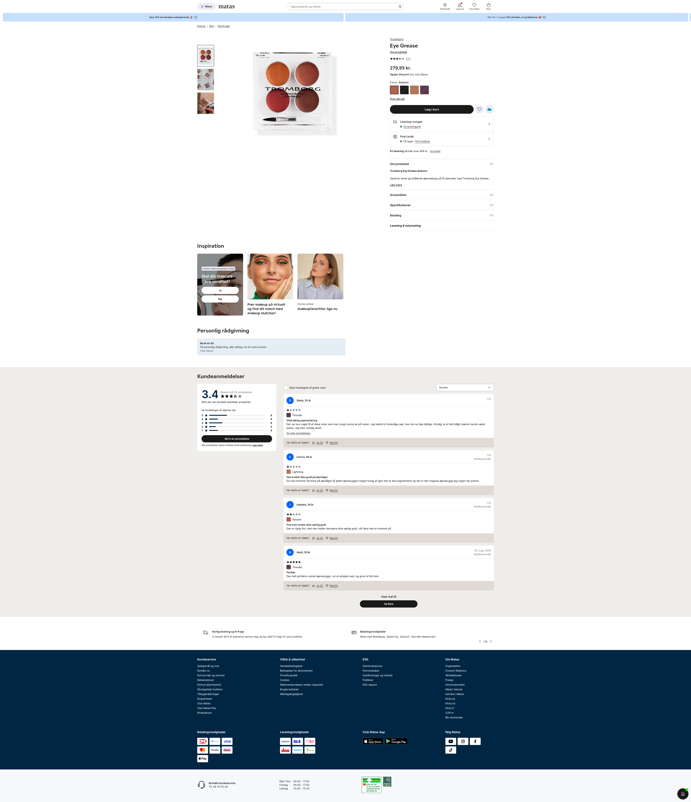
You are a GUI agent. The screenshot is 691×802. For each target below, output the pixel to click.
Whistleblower (453, 675)
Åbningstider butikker (210, 689)
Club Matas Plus (206, 708)
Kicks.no (450, 703)
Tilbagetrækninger (208, 693)
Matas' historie (453, 689)
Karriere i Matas (454, 693)
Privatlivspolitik (289, 675)
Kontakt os (203, 670)
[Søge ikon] (400, 6)
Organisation (452, 665)
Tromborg (396, 39)
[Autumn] (394, 90)
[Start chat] (682, 793)
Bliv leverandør (454, 717)
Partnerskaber (371, 670)
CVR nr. (449, 712)
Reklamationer (205, 679)
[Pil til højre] (688, 17)
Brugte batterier (289, 689)
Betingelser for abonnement (296, 670)
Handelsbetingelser (291, 665)
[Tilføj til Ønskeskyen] (489, 109)
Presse (449, 679)
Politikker (368, 679)
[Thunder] (424, 90)
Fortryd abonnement (209, 684)
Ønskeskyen (204, 712)
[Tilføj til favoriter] (479, 109)
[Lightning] (414, 90)
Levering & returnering (405, 225)
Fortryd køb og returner (211, 675)
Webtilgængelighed (291, 693)
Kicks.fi (449, 708)
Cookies (284, 679)
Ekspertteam (204, 698)
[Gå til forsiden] (226, 6)
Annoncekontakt (455, 684)
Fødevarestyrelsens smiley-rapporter (301, 684)
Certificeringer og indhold (377, 675)
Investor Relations (455, 670)
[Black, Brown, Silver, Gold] (404, 90)
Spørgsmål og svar (208, 665)
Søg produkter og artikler (306, 6)
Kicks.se (450, 698)
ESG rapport (370, 684)
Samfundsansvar (372, 665)
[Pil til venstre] (480, 641)
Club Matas (204, 703)
